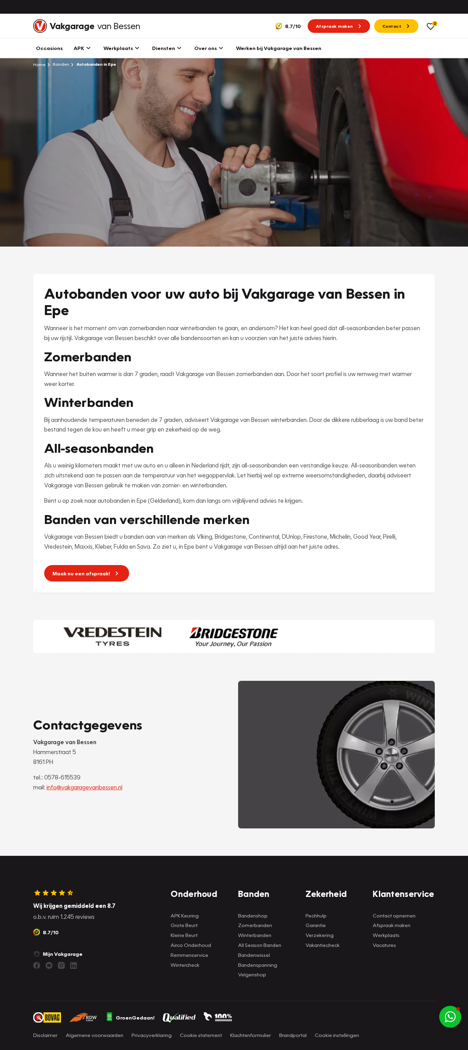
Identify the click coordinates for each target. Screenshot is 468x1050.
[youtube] (49, 965)
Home (39, 64)
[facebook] (36, 965)
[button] (450, 1017)
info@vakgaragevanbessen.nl (84, 787)
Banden (60, 64)
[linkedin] (73, 965)
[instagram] (61, 965)
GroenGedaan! (135, 1017)
